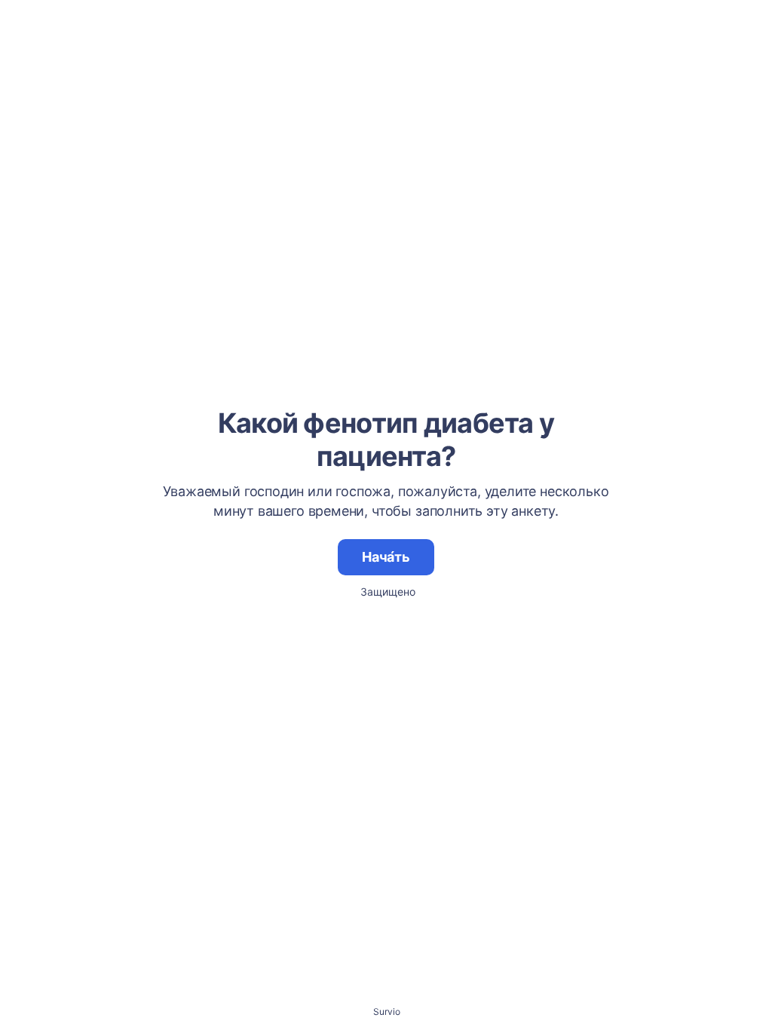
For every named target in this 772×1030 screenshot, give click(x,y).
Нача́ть (386, 557)
